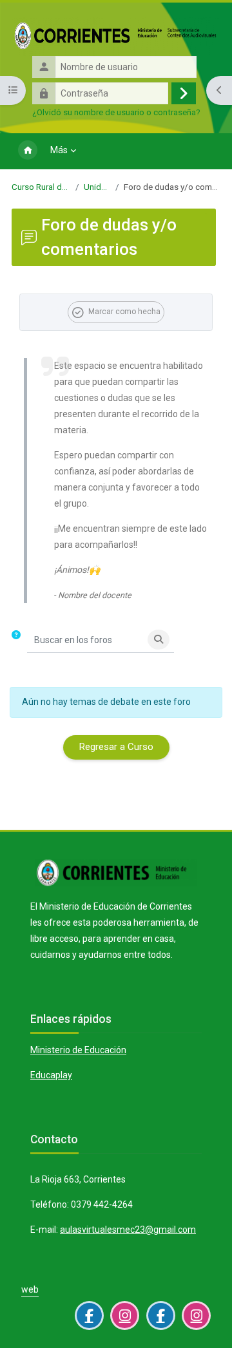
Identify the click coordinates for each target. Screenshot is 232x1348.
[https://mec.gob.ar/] (116, 881)
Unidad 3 (97, 187)
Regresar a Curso (116, 747)
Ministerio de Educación (78, 1050)
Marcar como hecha (124, 311)
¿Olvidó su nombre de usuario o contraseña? (116, 112)
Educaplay (51, 1075)
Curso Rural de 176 (41, 187)
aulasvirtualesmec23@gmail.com (128, 1229)
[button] (19, 640)
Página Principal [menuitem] (28, 151)
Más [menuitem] (59, 150)
